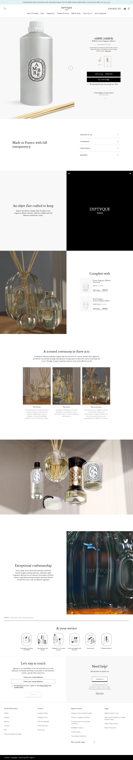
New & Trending (32, 13)
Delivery (6, 717)
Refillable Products (77, 728)
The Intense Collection (78, 736)
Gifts (42, 13)
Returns (6, 721)
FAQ (5, 730)
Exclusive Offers (43, 713)
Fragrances (50, 13)
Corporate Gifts (43, 725)
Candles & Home (63, 13)
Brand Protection (110, 728)
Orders (6, 713)
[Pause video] (99, 211)
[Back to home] (66, 9)
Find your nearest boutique (13, 734)
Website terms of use (112, 713)
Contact (7, 725)
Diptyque (6, 617)
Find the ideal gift (43, 721)
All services (41, 730)
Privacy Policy (44, 685)
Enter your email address (33, 677)
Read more (108, 51)
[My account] (125, 9)
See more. (107, 2)
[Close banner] (131, 2)
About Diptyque (100, 13)
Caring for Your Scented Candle (81, 713)
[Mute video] (130, 173)
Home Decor (87, 13)
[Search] (4, 8)
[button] (114, 8)
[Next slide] (71, 68)
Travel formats (76, 732)
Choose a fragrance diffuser (80, 717)
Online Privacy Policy (111, 723)
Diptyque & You (42, 717)
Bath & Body (75, 13)
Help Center (100, 693)
